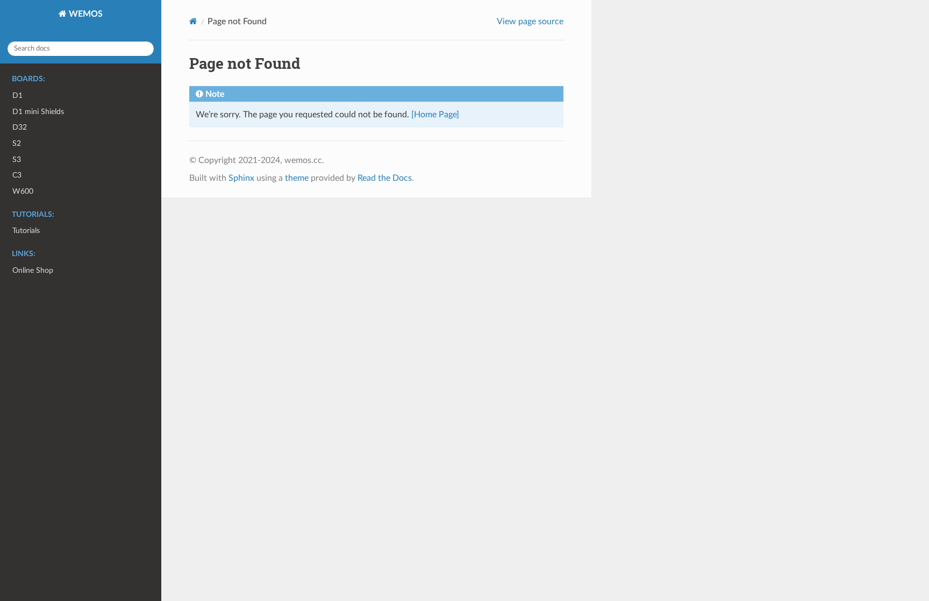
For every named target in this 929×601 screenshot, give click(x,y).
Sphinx (241, 178)
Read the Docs (385, 178)
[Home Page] (435, 114)
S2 (16, 143)
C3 (17, 175)
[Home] (193, 21)
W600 (22, 191)
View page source (530, 21)
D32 (19, 127)
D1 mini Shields (38, 112)
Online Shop (32, 270)
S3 (16, 159)
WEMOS (85, 14)
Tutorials (26, 231)
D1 (17, 95)
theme (297, 178)
